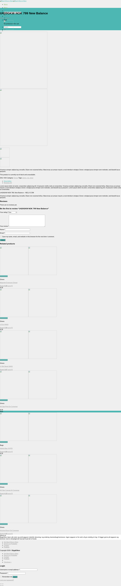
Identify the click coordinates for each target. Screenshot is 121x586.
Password (4, 573)
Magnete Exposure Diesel (8, 282)
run (28, 178)
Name (2, 229)
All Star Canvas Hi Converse (9, 490)
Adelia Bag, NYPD (6, 448)
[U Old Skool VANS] (28, 358)
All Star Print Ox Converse (9, 406)
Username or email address (9, 569)
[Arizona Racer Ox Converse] (28, 522)
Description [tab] (7, 181)
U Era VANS (4, 324)
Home (2, 18)
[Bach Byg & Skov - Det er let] (13, 1)
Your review (4, 226)
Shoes (7, 18)
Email (2, 233)
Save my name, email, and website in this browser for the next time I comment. (28, 236)
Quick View (4, 276)
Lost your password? (7, 580)
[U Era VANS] (28, 316)
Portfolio (6, 547)
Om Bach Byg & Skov (11, 542)
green (24, 178)
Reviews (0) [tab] (8, 183)
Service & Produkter (10, 544)
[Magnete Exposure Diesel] (28, 274)
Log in (15, 577)
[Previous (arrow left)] (1, 585)
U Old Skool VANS (6, 366)
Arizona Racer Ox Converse (9, 530)
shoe (31, 178)
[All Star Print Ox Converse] (8, 29)
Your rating (4, 212)
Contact (6, 545)
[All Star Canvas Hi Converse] (28, 482)
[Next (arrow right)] (2, 585)
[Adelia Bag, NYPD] (28, 440)
